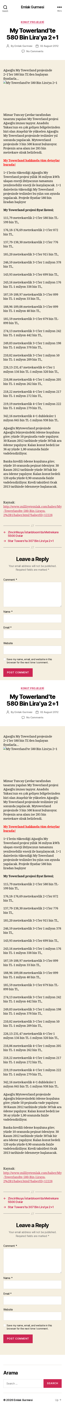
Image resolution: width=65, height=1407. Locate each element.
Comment (10, 579)
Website (8, 643)
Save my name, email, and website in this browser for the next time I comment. (29, 661)
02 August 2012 (49, 46)
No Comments (34, 51)
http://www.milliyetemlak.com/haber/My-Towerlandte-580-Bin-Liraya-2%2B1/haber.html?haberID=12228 (32, 511)
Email (7, 627)
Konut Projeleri (32, 22)
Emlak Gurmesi (32, 7)
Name (7, 611)
